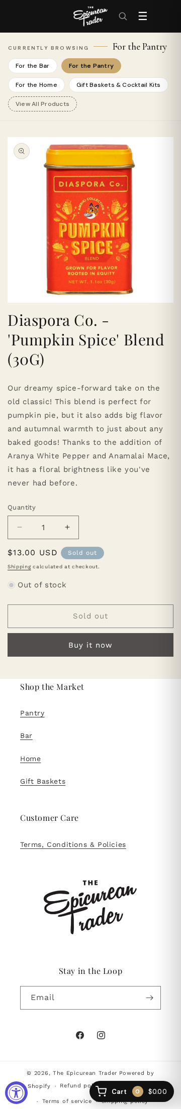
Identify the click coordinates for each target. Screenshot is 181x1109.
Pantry (32, 713)
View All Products (42, 104)
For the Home (36, 85)
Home (30, 759)
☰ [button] (143, 16)
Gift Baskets (42, 781)
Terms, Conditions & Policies (73, 844)
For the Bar (33, 66)
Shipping (19, 566)
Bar (26, 735)
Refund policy (81, 1085)
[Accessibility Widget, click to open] (16, 1092)
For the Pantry (91, 66)
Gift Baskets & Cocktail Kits (118, 85)
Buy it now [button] (90, 645)
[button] (123, 16)
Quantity (22, 507)
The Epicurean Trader (85, 1073)
